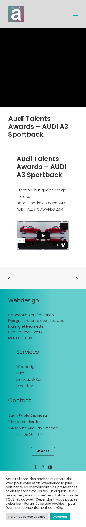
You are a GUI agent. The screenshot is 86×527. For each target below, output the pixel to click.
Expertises (25, 386)
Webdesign (26, 366)
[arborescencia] (16, 14)
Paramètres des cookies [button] (26, 516)
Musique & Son (29, 379)
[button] (75, 14)
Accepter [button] (60, 516)
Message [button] (43, 451)
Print (20, 373)
